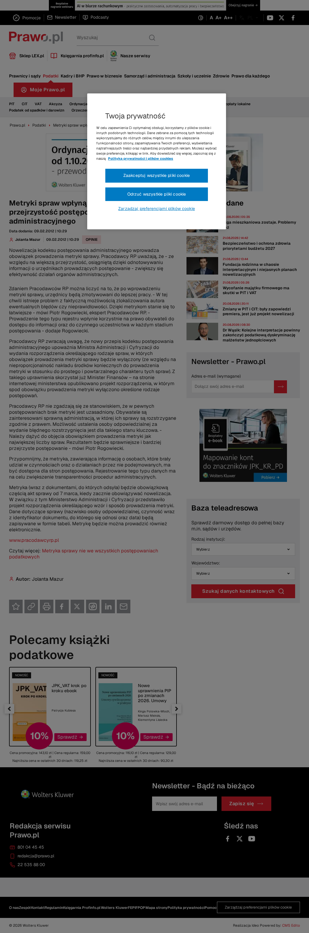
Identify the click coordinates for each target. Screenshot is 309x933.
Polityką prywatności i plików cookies (140, 158)
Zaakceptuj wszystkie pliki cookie (156, 175)
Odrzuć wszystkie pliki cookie (156, 194)
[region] (156, 161)
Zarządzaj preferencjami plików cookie (156, 208)
